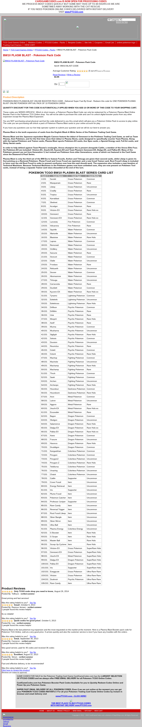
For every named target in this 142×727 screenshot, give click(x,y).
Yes (31, 603)
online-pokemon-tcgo (126, 42)
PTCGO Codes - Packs (55, 42)
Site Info (88, 42)
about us (51, 711)
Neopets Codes (75, 42)
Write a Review (73, 75)
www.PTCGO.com (74, 12)
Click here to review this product (16, 670)
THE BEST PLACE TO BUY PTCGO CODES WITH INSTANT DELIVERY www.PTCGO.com (71, 704)
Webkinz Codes (35, 42)
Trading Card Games (12, 45)
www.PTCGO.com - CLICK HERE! (71, 696)
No (34, 603)
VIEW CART (29, 45)
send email (77, 711)
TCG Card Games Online (14, 42)
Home (5, 50)
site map (88, 711)
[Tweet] (4, 91)
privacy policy (63, 711)
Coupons (98, 42)
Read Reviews (59, 75)
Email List (109, 42)
